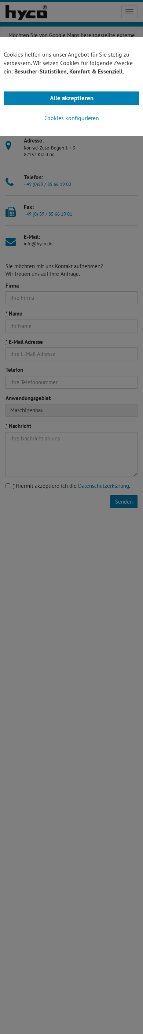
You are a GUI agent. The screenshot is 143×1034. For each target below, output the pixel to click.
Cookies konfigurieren (71, 118)
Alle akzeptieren (72, 98)
